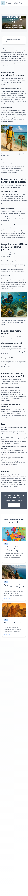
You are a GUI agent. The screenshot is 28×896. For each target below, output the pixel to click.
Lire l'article (7, 560)
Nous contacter (14, 505)
